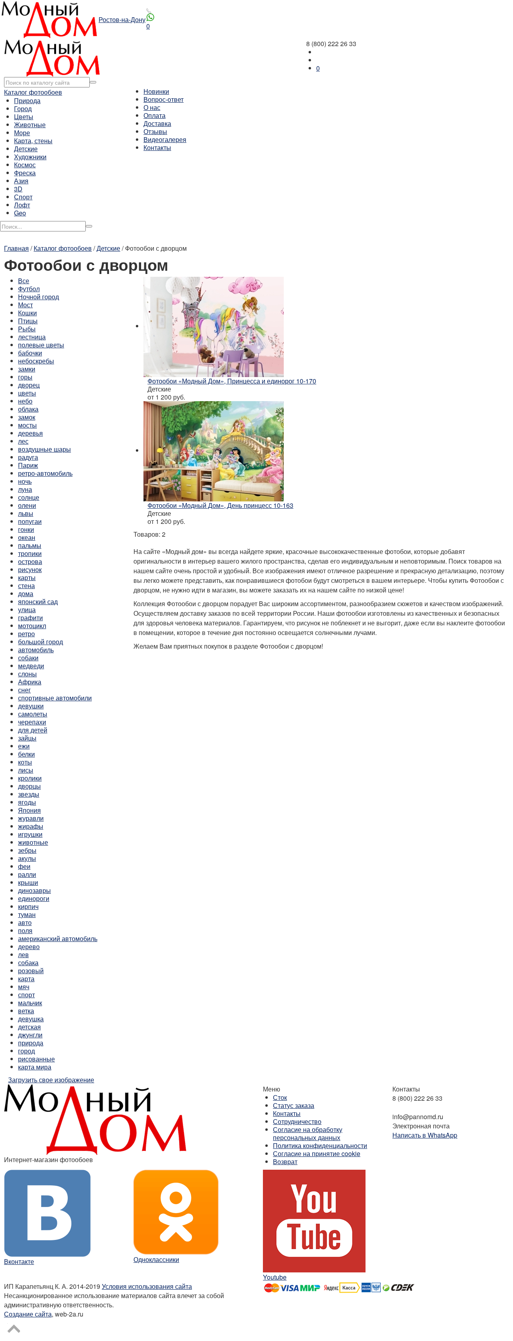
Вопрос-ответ (163, 99)
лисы (25, 770)
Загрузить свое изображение (51, 1079)
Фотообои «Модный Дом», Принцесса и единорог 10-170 (231, 380)
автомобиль (36, 649)
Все (23, 280)
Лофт (22, 204)
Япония (29, 810)
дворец (29, 385)
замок (26, 417)
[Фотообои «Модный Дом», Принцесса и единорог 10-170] (213, 326)
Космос (25, 164)
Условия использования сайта (147, 1286)
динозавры (34, 890)
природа (30, 1042)
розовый (31, 970)
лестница (32, 336)
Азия (21, 180)
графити (30, 617)
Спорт (23, 196)
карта (26, 978)
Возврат (285, 1161)
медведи (31, 665)
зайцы (27, 738)
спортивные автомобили (55, 697)
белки (26, 754)
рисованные (36, 1058)
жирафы (30, 826)
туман (27, 914)
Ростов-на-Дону (122, 19)
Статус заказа (293, 1105)
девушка (31, 1018)
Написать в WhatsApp (424, 1135)
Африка (29, 681)
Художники (30, 156)
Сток (280, 1097)
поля (25, 930)
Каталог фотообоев (33, 92)
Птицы (28, 320)
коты (25, 762)
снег (24, 689)
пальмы (29, 545)
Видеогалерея (164, 139)
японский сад (38, 601)
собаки (28, 657)
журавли (31, 818)
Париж (28, 465)
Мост (25, 304)
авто (25, 922)
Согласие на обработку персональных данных (307, 1133)
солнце (28, 497)
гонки (26, 529)
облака (28, 409)
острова (30, 561)
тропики (30, 553)
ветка (26, 1010)
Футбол (29, 288)
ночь (25, 481)
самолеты (32, 713)
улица (27, 609)
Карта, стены (33, 140)
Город (23, 108)
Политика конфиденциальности (320, 1145)
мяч (23, 986)
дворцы (29, 786)
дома (25, 593)
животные (33, 842)
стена (26, 585)
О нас (151, 107)
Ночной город (38, 296)
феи (24, 866)
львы (25, 513)
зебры (27, 850)
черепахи (32, 721)
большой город (40, 641)
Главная (16, 248)
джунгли (30, 1034)
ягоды (27, 802)
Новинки (156, 91)
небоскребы (36, 360)
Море (22, 132)
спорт (26, 994)
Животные (30, 124)
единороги (33, 898)
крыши (28, 882)
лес (23, 441)
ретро (26, 633)
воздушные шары (44, 449)
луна (25, 489)
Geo (20, 212)
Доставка (157, 123)
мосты (27, 425)
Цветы (23, 116)
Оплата (154, 115)
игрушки (30, 834)
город (26, 1050)
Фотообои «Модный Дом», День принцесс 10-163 (220, 505)
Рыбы (27, 328)
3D (18, 188)
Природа (27, 100)
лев (23, 954)
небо (25, 401)
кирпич (28, 906)
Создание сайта (28, 1314)
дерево (29, 946)
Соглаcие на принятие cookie (316, 1153)
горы (25, 376)
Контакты (157, 147)
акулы (27, 858)
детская (29, 1026)
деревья (30, 433)
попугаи (30, 521)
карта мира (34, 1066)
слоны (27, 673)
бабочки (30, 352)
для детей (32, 729)
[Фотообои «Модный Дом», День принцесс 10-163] (213, 450)
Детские (26, 148)
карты (27, 577)
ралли (27, 874)
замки (26, 368)
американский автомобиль (57, 938)
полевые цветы (41, 344)
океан (26, 537)
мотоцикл (32, 625)
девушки (31, 705)
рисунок (30, 569)
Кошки (27, 312)
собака (28, 962)
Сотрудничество (297, 1121)
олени (27, 505)
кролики (30, 778)
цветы (27, 393)
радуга (28, 457)
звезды (28, 794)
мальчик (30, 1002)
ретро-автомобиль (45, 473)
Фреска (25, 172)
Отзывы (155, 131)
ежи (24, 746)
